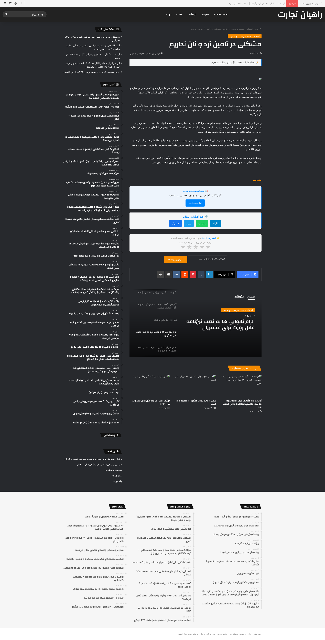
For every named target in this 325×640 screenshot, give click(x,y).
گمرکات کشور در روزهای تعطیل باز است (195, 195)
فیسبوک (175, 223)
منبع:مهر (257, 179)
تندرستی (205, 14)
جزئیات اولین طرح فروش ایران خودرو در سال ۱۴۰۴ (151, 402)
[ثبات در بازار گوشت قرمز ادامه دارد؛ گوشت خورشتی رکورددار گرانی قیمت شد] (241, 386)
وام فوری (117, 481)
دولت (168, 14)
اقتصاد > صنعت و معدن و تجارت (238, 28)
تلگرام (215, 223)
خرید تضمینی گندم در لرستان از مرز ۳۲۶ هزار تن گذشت (91, 72)
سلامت (179, 14)
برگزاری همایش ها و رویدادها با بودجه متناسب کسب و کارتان (93, 458)
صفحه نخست (221, 14)
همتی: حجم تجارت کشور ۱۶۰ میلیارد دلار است (196, 402)
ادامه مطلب (195, 203)
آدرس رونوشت (175, 259)
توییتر (188, 223)
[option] (195, 323)
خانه (257, 28)
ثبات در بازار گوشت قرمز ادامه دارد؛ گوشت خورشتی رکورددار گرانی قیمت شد (242, 404)
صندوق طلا (117, 475)
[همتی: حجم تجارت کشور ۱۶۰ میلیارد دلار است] (195, 386)
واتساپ (202, 223)
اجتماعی (192, 14)
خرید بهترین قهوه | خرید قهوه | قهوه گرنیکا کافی (99, 464)
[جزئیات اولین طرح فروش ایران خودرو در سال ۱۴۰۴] (149, 386)
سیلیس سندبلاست (113, 470)
